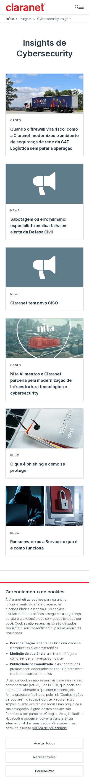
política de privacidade (49, 728)
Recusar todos (44, 757)
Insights (25, 19)
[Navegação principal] (81, 7)
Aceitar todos (44, 743)
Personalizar (44, 771)
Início (10, 19)
